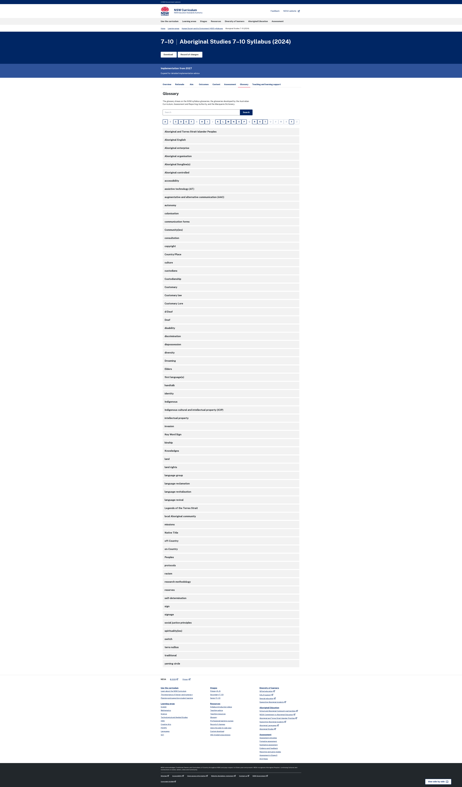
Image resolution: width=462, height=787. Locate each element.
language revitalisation (178, 491)
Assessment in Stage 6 (268, 755)
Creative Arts (166, 724)
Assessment (265, 735)
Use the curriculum (169, 688)
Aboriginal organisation (178, 156)
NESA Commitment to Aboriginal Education (276, 715)
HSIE (163, 721)
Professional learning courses (221, 721)
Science (164, 714)
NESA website (289, 11)
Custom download (217, 731)
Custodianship (173, 279)
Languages (165, 731)
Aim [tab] (191, 84)
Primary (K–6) (215, 691)
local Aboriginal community (180, 516)
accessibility (172, 180)
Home (163, 28)
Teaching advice (216, 710)
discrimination (173, 336)
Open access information (196, 776)
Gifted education (266, 691)
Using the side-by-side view (220, 728)
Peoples (169, 557)
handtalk (170, 385)
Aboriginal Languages (268, 725)
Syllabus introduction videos (221, 707)
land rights (171, 467)
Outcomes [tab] (204, 84)
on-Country (171, 549)
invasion (169, 426)
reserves (170, 590)
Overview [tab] (167, 84)
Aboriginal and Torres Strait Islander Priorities (277, 718)
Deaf (167, 319)
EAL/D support (265, 695)
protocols (170, 565)
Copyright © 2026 (167, 781)
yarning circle (172, 663)
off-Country (171, 540)
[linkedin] (197, 678)
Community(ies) (174, 229)
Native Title (171, 532)
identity (169, 393)
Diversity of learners (269, 688)
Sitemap (164, 776)
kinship (169, 442)
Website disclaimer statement (222, 776)
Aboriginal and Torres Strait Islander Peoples (191, 131)
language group (174, 475)
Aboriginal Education (269, 708)
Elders (168, 369)
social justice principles (178, 622)
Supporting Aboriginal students (272, 702)
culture (169, 262)
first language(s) (174, 377)
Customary (171, 287)
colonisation (172, 213)
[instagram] (202, 678)
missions (170, 524)
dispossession (173, 344)
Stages (213, 688)
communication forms (177, 221)
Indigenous (171, 401)
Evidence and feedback (269, 748)
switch (168, 639)
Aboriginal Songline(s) (177, 164)
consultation (172, 238)
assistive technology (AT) (179, 189)
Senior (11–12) (215, 698)
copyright (170, 246)
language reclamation (177, 483)
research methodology (178, 581)
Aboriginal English (175, 139)
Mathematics (166, 710)
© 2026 (173, 679)
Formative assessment (268, 741)
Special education (266, 699)
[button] (169, 21)
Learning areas (173, 28)
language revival (174, 500)
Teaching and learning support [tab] (266, 84)
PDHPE (164, 728)
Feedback (275, 11)
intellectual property (177, 418)
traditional (171, 655)
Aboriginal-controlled (177, 172)
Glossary (213, 717)
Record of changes (217, 724)
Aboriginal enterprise (177, 148)
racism (168, 573)
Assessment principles (268, 738)
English (164, 707)
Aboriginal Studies (267, 729)
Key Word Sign (173, 434)
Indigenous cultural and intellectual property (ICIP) (194, 409)
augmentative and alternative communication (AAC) (194, 197)
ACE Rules (264, 759)
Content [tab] (216, 84)
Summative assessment (269, 745)
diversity (170, 352)
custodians (171, 270)
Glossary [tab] (244, 84)
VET (162, 735)
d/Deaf (169, 311)
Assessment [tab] (230, 84)
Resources (215, 704)
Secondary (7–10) (217, 695)
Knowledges (172, 450)
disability (170, 328)
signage (169, 614)
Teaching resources (218, 714)
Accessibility (177, 776)
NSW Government (259, 776)
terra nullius (172, 647)
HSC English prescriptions (220, 735)
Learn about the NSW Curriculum (173, 691)
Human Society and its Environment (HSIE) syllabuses (202, 28)
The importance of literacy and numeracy (177, 695)
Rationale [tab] (179, 84)
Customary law (173, 295)
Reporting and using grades (270, 752)
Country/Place (173, 254)
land (167, 459)
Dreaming (170, 360)
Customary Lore (174, 303)
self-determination (175, 598)
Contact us (243, 776)
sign (167, 606)
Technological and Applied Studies (174, 717)
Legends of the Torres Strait (181, 508)
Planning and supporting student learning (177, 698)
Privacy (185, 679)
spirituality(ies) (173, 630)
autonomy (170, 205)
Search (246, 112)
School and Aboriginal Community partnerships (278, 711)
